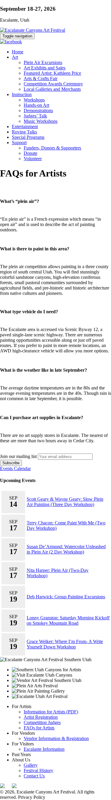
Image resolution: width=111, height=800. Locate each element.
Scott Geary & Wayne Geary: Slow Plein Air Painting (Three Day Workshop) (65, 502)
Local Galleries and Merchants (52, 89)
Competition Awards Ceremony (53, 83)
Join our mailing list (18, 456)
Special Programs (28, 137)
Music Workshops (40, 121)
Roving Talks (24, 131)
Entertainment (25, 126)
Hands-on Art (36, 105)
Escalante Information (44, 749)
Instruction (22, 94)
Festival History (38, 770)
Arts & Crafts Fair (40, 78)
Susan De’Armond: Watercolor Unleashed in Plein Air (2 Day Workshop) (66, 549)
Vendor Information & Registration (56, 738)
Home (17, 51)
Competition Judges (42, 722)
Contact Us (34, 775)
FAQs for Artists (39, 727)
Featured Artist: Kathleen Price (52, 73)
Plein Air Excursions (43, 62)
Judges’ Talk (35, 115)
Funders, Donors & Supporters (52, 147)
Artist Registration (41, 717)
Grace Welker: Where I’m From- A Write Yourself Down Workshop (65, 644)
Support (19, 142)
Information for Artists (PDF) (51, 711)
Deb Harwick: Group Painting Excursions (66, 596)
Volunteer (33, 158)
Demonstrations (38, 110)
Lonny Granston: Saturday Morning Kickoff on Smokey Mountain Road (68, 620)
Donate (30, 153)
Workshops (34, 99)
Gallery (31, 765)
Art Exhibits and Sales (44, 67)
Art (15, 57)
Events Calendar (15, 468)
